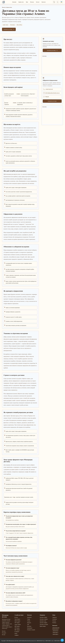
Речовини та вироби (31, 629)
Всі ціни (3, 634)
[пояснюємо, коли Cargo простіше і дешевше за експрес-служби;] (20, 494)
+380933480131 (55, 632)
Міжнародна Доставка (13, 640)
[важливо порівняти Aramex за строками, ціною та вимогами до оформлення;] (20, 100)
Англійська (54, 619)
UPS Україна (17, 628)
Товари (28, 619)
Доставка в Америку (44, 619)
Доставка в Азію (43, 620)
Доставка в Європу (43, 617)
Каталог (37, 2)
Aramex (18, 94)
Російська (54, 622)
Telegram (47, 96)
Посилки (32, 2)
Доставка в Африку (43, 622)
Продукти (29, 622)
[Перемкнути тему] (57, 2)
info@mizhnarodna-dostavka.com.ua (52, 93)
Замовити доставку (8, 29)
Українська (54, 617)
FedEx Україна (17, 620)
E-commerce (17, 631)
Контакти (44, 2)
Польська (54, 620)
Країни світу (21, 2)
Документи (29, 617)
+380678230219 (55, 630)
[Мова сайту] (61, 2)
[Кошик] (54, 2)
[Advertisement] (52, 65)
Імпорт (16, 633)
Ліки (28, 624)
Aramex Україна (18, 624)
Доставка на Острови (44, 624)
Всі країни (4, 632)
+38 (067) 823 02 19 (49, 89)
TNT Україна (17, 622)
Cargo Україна (17, 619)
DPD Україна (17, 626)
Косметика (29, 626)
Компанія (14, 2)
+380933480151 (55, 634)
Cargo (14, 497)
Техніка (28, 620)
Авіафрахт (17, 635)
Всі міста (3, 631)
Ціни (27, 2)
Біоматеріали (29, 628)
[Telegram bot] (62, 640)
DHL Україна (17, 629)
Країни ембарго (43, 626)
